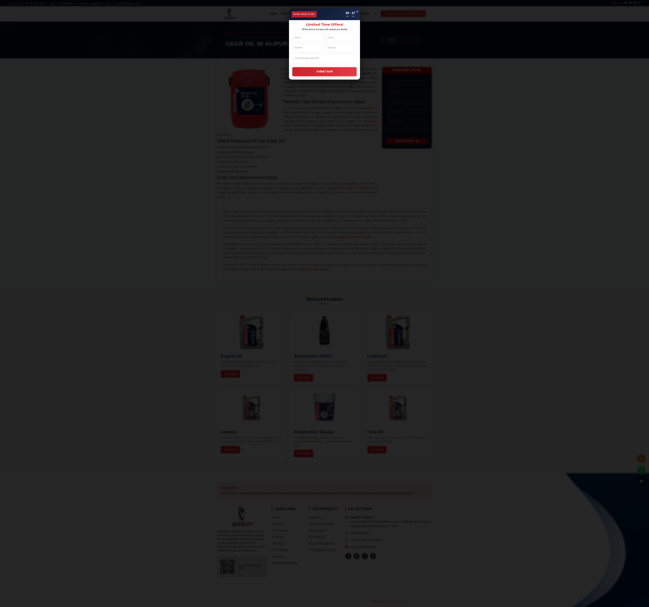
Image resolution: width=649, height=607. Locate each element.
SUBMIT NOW (324, 71)
